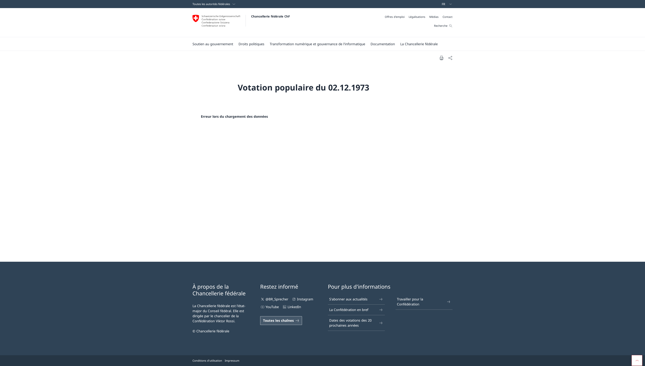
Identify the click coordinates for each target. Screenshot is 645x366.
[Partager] (450, 57)
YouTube (272, 307)
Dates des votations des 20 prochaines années (350, 323)
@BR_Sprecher (277, 299)
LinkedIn (294, 307)
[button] (213, 44)
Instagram (305, 299)
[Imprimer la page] (441, 57)
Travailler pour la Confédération (410, 301)
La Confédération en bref (348, 309)
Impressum (232, 360)
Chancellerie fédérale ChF (270, 16)
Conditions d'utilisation (207, 360)
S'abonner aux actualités (348, 299)
